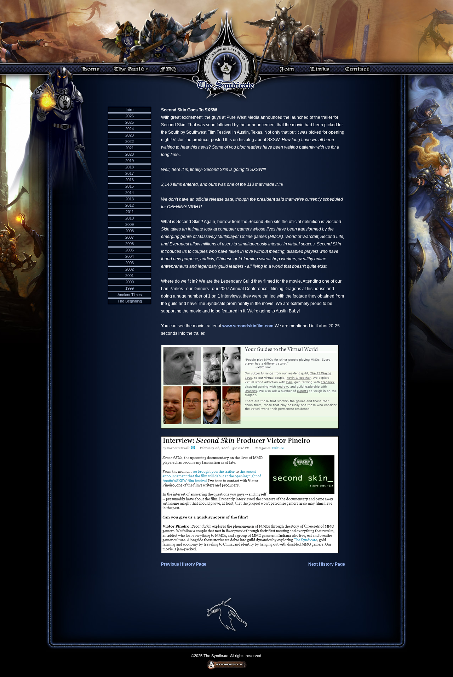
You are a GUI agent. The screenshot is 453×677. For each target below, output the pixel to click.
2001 (129, 275)
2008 (129, 231)
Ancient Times (129, 295)
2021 (129, 148)
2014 (129, 192)
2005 (129, 250)
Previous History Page (183, 564)
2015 (129, 186)
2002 (129, 269)
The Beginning (129, 301)
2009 (129, 224)
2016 (129, 180)
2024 (129, 129)
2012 (129, 205)
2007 (129, 237)
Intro (129, 109)
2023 (129, 135)
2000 (129, 282)
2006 (129, 244)
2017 (129, 173)
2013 (129, 199)
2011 (130, 212)
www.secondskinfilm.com (248, 325)
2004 (129, 256)
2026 (129, 116)
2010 (129, 218)
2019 (129, 161)
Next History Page (326, 564)
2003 (129, 263)
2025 (129, 122)
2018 (129, 167)
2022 (129, 141)
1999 (129, 288)
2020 (129, 154)
